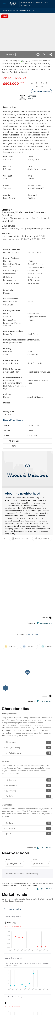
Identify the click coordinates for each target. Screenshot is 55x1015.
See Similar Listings (41, 91)
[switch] (38, 54)
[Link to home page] (13, 4)
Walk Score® (32, 634)
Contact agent (9, 54)
